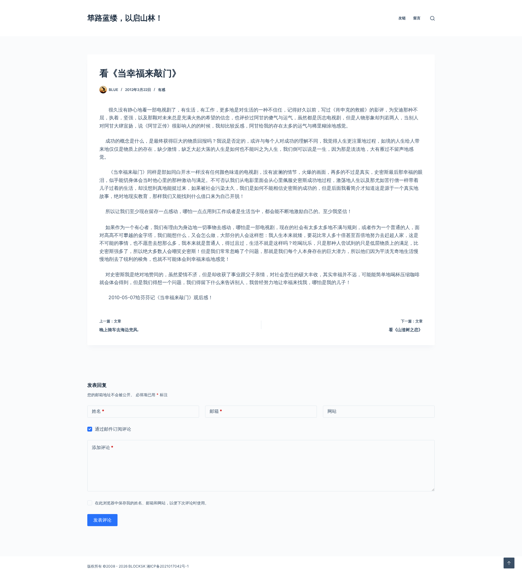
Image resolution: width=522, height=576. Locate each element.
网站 (332, 411)
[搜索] (432, 18)
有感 (161, 89)
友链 (402, 18)
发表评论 (102, 520)
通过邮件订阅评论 (113, 429)
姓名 (98, 411)
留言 (416, 18)
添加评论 (102, 447)
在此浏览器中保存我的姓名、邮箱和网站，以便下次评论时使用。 (152, 502)
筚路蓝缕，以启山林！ (125, 17)
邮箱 (216, 411)
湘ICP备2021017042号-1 (168, 566)
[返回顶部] (509, 563)
